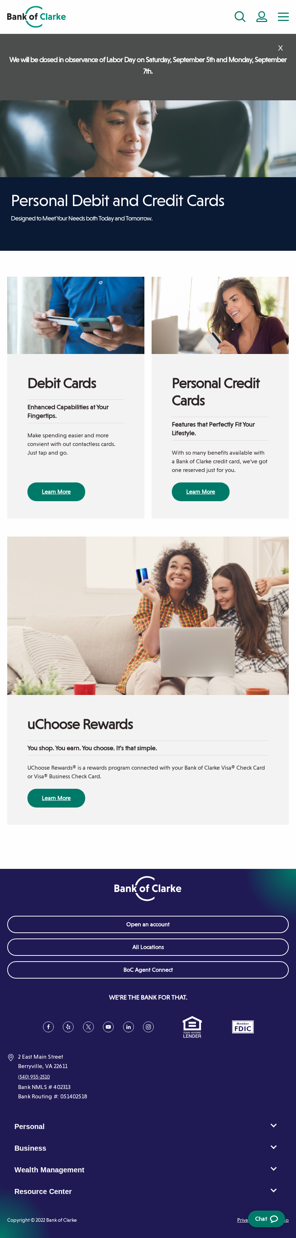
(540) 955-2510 (34, 1077)
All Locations (148, 947)
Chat (265, 1221)
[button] (283, 16)
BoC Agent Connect (158, 972)
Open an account (148, 924)
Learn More (56, 491)
